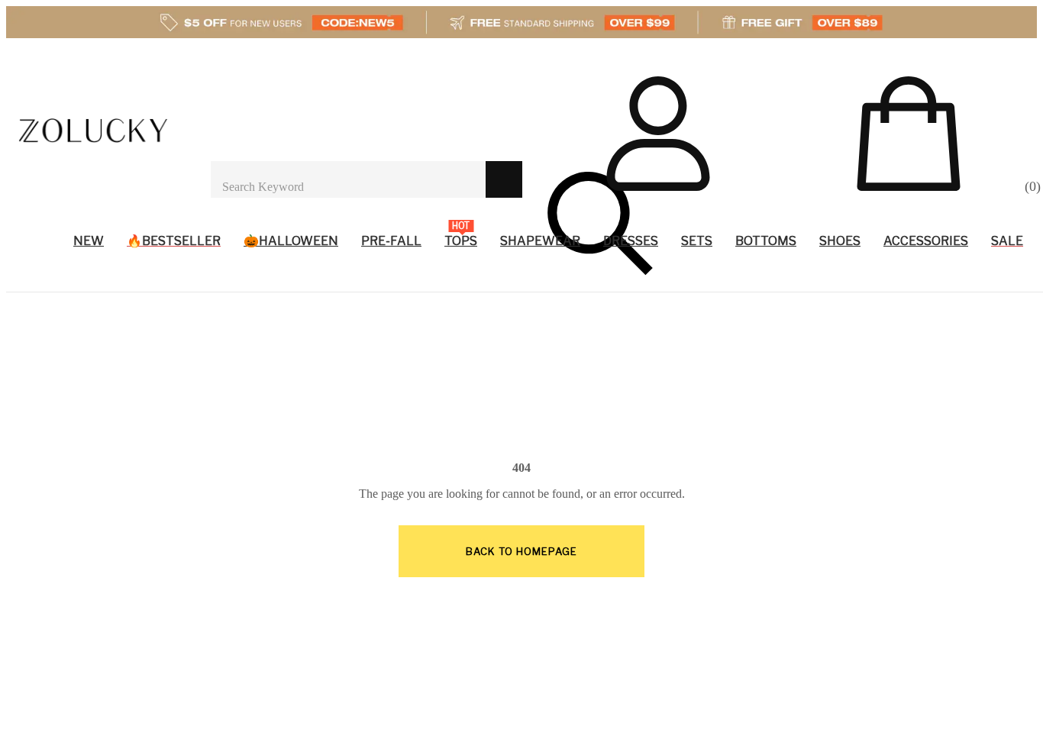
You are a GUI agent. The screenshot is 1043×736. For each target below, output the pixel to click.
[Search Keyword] (348, 179)
